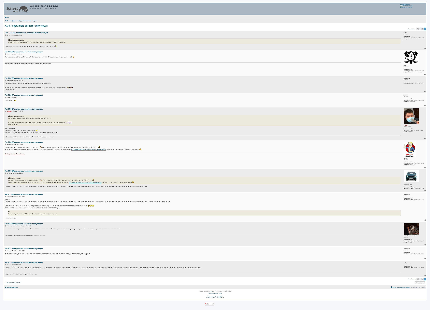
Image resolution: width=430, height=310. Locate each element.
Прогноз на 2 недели (406, 7)
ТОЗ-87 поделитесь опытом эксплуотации (26, 26)
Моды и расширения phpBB (215, 296)
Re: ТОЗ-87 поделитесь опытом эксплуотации (26, 33)
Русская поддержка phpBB (215, 293)
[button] (417, 29)
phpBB (211, 291)
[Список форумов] (16, 9)
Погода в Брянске (405, 4)
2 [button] (422, 29)
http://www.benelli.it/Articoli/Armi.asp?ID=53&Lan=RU (88, 149)
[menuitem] (7, 17)
